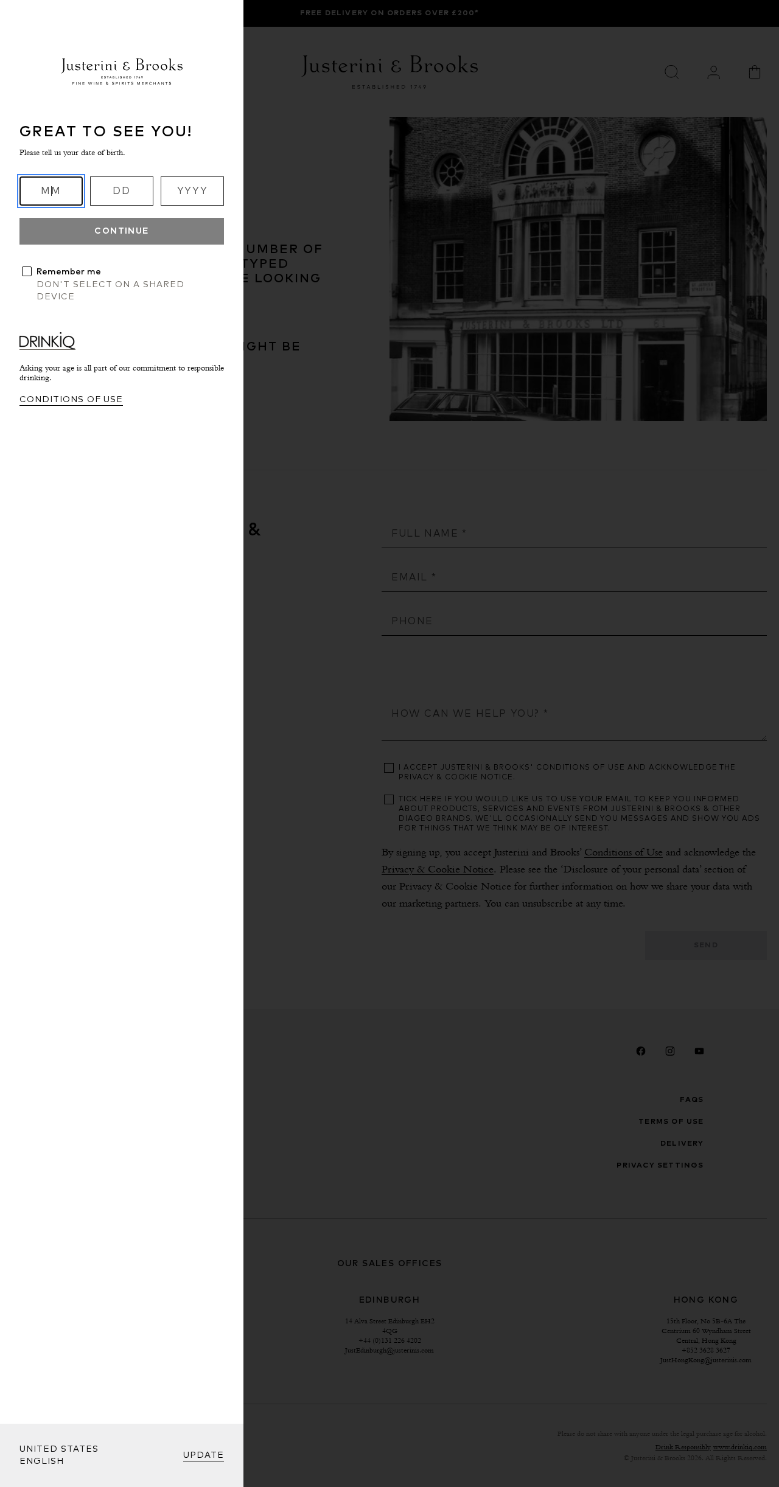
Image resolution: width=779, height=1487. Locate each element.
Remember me (69, 272)
